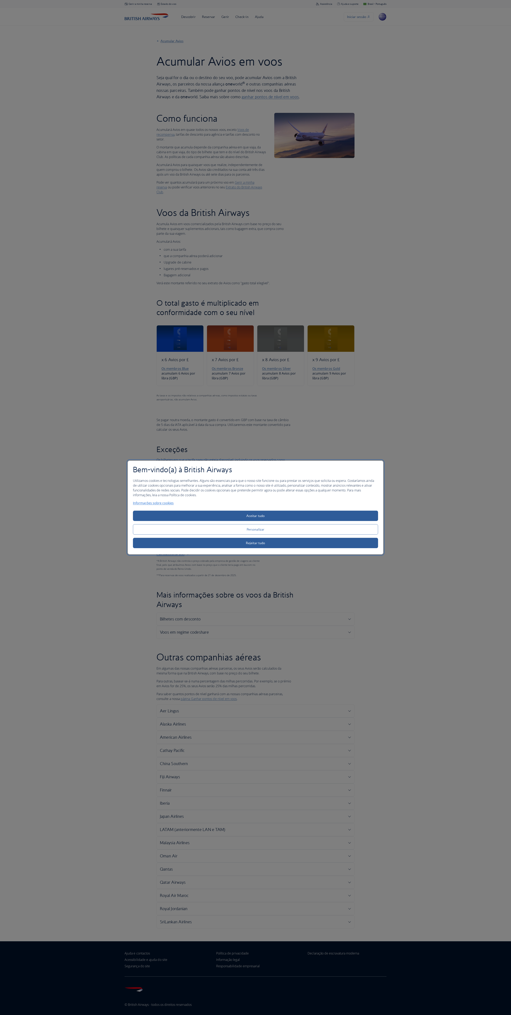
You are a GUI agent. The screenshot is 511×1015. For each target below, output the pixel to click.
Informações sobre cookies (153, 503)
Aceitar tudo (255, 516)
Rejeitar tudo (255, 543)
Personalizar (255, 529)
